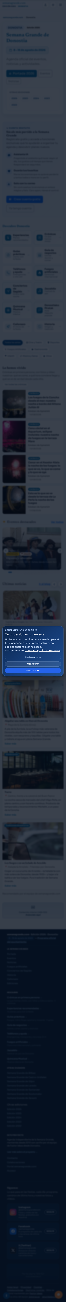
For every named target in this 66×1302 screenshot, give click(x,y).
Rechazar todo (33, 657)
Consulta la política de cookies (42, 650)
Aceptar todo (33, 670)
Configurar (33, 664)
